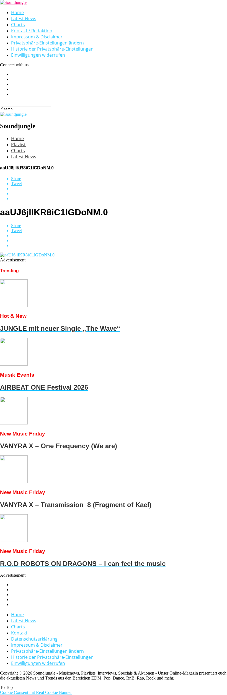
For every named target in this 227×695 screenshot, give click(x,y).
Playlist (18, 144)
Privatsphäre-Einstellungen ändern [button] (47, 43)
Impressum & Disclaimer (37, 37)
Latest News (23, 18)
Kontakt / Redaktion (31, 31)
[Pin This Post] (119, 193)
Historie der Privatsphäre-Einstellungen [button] (52, 49)
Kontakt (19, 633)
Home (17, 12)
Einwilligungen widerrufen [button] (38, 55)
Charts (18, 25)
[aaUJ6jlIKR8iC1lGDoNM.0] (27, 255)
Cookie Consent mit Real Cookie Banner (36, 692)
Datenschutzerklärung (34, 639)
